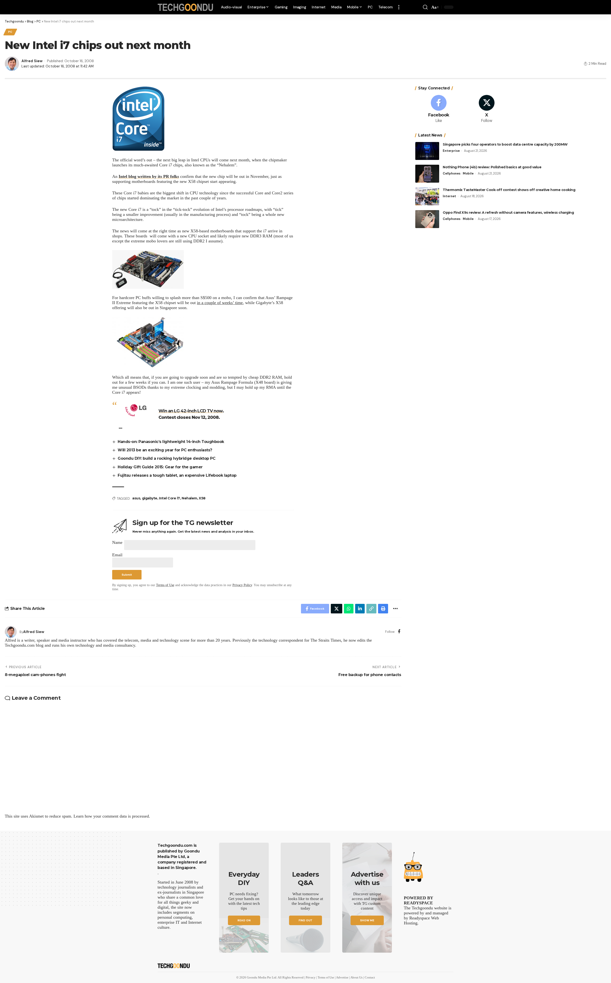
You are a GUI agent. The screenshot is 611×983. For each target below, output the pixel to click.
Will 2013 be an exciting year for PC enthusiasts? (165, 450)
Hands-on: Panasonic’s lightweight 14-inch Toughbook (171, 441)
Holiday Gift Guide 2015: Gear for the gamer (160, 467)
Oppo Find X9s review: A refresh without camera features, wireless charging (508, 212)
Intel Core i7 (169, 498)
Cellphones (451, 173)
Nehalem (189, 498)
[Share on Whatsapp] (348, 608)
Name (117, 542)
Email (117, 554)
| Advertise (342, 977)
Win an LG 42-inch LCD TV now (190, 411)
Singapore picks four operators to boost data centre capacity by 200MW (505, 144)
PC (10, 32)
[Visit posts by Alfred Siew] (11, 632)
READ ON (244, 920)
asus (136, 498)
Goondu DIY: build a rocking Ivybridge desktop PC (166, 458)
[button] (398, 7)
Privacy (311, 977)
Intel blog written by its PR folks (149, 176)
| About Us (356, 977)
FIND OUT (305, 920)
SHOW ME (367, 920)
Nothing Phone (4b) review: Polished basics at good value (492, 167)
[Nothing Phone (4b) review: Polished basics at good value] (427, 174)
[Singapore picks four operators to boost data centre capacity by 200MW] (427, 151)
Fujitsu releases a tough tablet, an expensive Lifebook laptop (177, 475)
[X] (486, 109)
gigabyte (149, 498)
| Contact (369, 977)
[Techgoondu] (185, 7)
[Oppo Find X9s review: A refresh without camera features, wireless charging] (427, 219)
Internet (449, 196)
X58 (202, 498)
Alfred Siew (31, 61)
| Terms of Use (325, 977)
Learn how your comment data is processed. (112, 816)
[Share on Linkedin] (360, 608)
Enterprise (451, 151)
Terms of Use (165, 585)
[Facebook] (399, 631)
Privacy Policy (242, 585)
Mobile (468, 173)
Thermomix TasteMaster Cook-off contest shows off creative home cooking (509, 190)
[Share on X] (336, 608)
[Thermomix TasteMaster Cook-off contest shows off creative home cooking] (427, 196)
